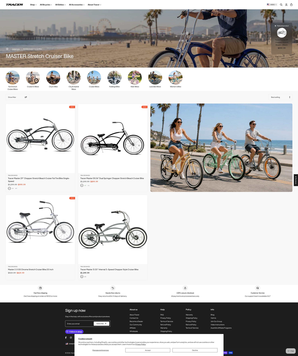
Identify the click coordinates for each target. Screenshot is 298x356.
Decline (195, 350)
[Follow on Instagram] (71, 338)
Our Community (136, 325)
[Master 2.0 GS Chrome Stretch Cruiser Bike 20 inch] (40, 229)
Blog (212, 315)
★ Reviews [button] (296, 180)
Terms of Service (166, 321)
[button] (272, 4)
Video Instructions (217, 325)
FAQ (162, 315)
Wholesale (134, 331)
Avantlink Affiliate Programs (221, 328)
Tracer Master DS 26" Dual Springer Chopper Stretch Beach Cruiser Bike (112, 178)
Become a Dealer (136, 321)
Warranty (163, 328)
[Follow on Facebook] (65, 338)
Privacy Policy (140, 344)
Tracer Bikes (12, 175)
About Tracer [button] (93, 4)
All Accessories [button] (76, 4)
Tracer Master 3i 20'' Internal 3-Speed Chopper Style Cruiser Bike (109, 269)
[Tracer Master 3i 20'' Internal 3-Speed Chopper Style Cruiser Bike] (112, 229)
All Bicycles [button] (45, 4)
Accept (148, 350)
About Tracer (134, 315)
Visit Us (213, 318)
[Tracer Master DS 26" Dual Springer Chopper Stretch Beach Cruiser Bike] (112, 138)
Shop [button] (32, 4)
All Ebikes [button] (59, 4)
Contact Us (134, 318)
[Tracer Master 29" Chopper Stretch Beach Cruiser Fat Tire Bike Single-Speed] (40, 138)
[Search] (281, 4)
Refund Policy (165, 325)
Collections (16, 49)
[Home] (7, 48)
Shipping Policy (166, 331)
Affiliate (133, 328)
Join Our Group (216, 321)
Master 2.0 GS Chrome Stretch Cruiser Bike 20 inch (30, 269)
